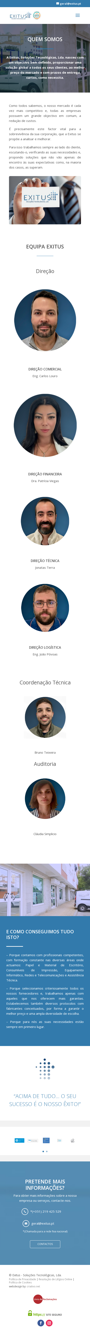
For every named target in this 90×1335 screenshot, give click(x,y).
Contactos (45, 1244)
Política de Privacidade (22, 1279)
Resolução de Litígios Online (55, 1279)
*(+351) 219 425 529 (45, 1211)
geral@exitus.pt (42, 1223)
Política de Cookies (20, 1282)
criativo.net (33, 1286)
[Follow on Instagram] (49, 1323)
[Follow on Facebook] (40, 1323)
